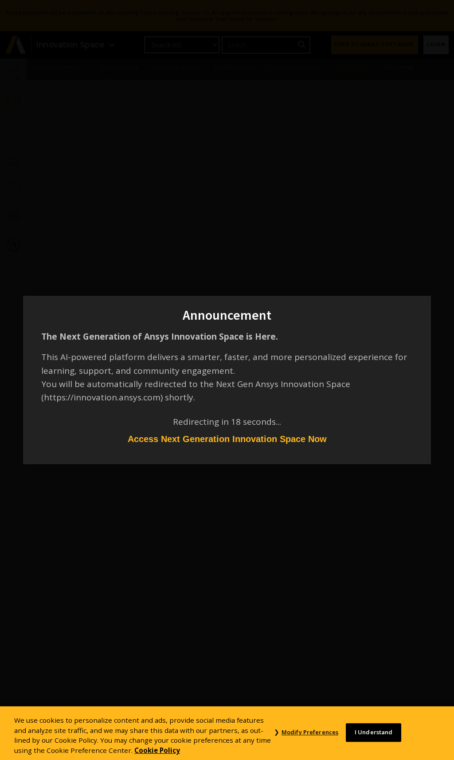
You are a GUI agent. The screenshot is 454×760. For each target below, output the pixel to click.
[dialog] (227, 380)
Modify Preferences (310, 732)
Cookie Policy (157, 750)
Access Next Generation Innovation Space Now (227, 439)
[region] (227, 733)
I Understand (374, 732)
